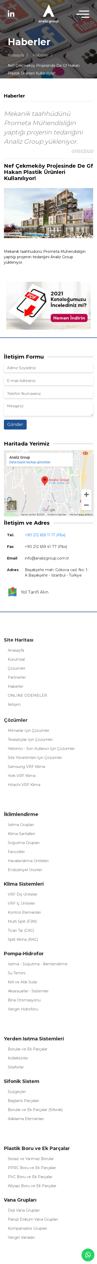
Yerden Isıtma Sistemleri (34, 1039)
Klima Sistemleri (24, 884)
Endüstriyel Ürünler (25, 870)
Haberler (40, 55)
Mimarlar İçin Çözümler (28, 730)
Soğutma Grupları (24, 842)
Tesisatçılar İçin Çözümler (30, 739)
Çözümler (16, 668)
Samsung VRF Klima (26, 766)
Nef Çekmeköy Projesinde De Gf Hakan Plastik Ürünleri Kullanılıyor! (44, 69)
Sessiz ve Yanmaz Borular (31, 1158)
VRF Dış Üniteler (23, 894)
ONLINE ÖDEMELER (27, 695)
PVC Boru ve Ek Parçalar (30, 1176)
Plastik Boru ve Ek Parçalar (37, 1148)
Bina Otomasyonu (24, 1000)
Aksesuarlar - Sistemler (28, 991)
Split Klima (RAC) (23, 939)
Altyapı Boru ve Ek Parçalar (32, 1186)
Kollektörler (18, 1058)
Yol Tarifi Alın (33, 592)
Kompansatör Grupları (27, 1228)
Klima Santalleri (21, 833)
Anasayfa (16, 55)
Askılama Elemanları (26, 1118)
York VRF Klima (21, 775)
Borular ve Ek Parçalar (27, 1049)
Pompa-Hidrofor (24, 954)
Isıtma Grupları (21, 824)
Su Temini (16, 973)
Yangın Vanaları (21, 1237)
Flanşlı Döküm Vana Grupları (33, 1219)
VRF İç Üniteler (21, 903)
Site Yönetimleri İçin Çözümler (35, 757)
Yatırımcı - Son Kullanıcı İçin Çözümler (41, 748)
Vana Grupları (20, 1200)
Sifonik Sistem (21, 1081)
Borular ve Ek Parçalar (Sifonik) (35, 1109)
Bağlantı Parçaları (23, 1100)
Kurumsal (16, 659)
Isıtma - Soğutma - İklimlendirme (38, 964)
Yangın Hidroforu (23, 1009)
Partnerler (17, 677)
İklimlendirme (21, 814)
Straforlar (16, 1067)
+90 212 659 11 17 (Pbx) (45, 535)
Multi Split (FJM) (22, 921)
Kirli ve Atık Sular (22, 982)
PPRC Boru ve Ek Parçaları (32, 1167)
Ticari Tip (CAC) (21, 930)
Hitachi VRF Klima (24, 784)
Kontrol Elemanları (24, 912)
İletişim (14, 704)
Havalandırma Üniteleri (28, 860)
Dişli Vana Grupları (24, 1210)
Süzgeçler (17, 1091)
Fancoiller (16, 851)
